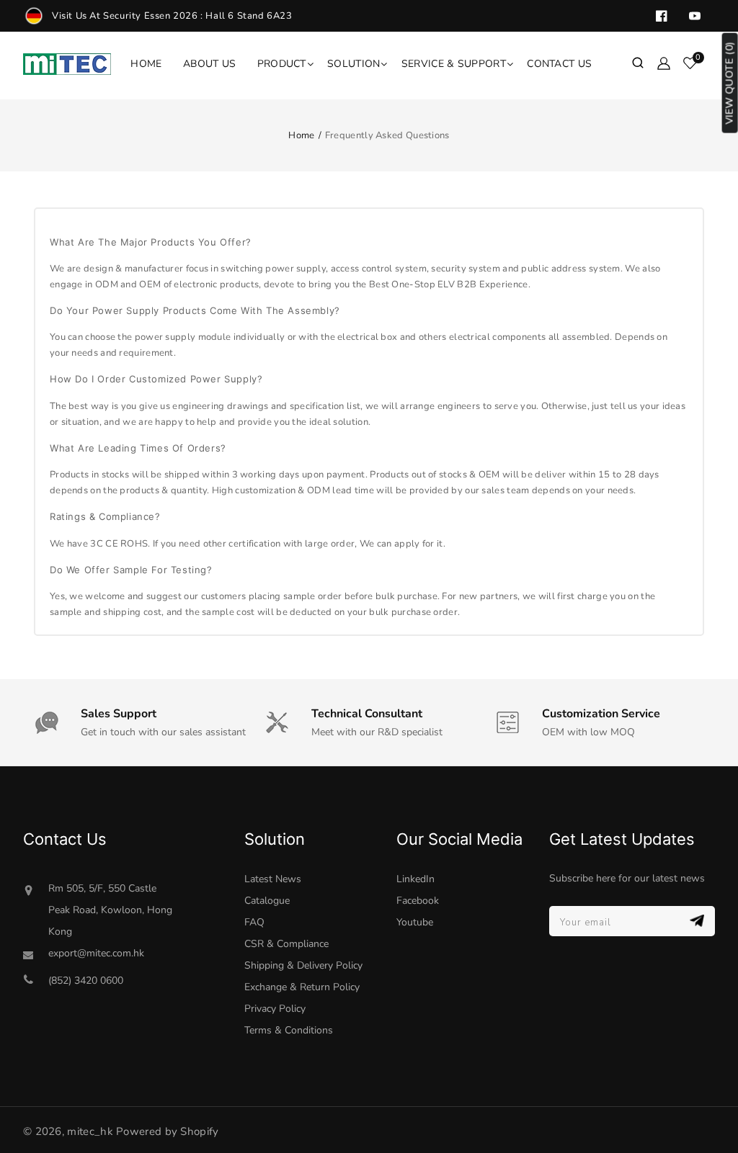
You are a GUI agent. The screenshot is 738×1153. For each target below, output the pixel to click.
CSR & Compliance (286, 944)
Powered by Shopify (167, 1131)
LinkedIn (415, 879)
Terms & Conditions (288, 1030)
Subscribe (699, 921)
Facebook (417, 900)
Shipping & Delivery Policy (303, 965)
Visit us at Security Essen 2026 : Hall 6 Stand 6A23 (172, 15)
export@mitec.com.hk (96, 953)
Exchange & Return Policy (302, 987)
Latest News (272, 879)
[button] (638, 64)
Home (301, 135)
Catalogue (267, 900)
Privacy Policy (275, 1008)
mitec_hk (89, 1131)
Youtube (414, 922)
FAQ (254, 922)
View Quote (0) (730, 83)
